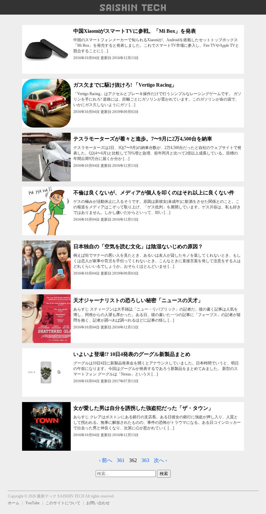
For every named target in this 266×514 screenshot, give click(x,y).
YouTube (32, 503)
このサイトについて (62, 503)
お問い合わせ (98, 503)
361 (121, 460)
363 (145, 460)
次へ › (160, 460)
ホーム (13, 503)
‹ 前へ (105, 460)
